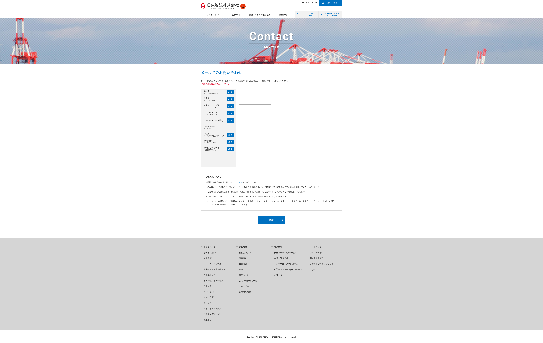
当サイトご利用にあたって (321, 264)
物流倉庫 (208, 258)
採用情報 (278, 247)
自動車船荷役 (210, 275)
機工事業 (208, 320)
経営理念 (243, 258)
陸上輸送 (208, 286)
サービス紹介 (210, 252)
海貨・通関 (209, 292)
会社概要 (243, 264)
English (314, 3)
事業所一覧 (244, 275)
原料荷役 (208, 303)
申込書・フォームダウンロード (288, 269)
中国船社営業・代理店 (213, 280)
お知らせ (278, 275)
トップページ (210, 247)
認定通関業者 (245, 292)
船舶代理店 (209, 297)
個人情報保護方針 (318, 258)
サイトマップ (316, 247)
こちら (239, 182)
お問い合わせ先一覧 (248, 280)
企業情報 (243, 247)
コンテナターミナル (212, 264)
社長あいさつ (245, 252)
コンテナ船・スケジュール (286, 264)
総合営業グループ (211, 314)
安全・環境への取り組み (285, 252)
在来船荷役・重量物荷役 (214, 269)
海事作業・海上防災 (212, 308)
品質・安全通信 (281, 258)
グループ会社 (304, 3)
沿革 (241, 269)
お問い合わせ (316, 252)
